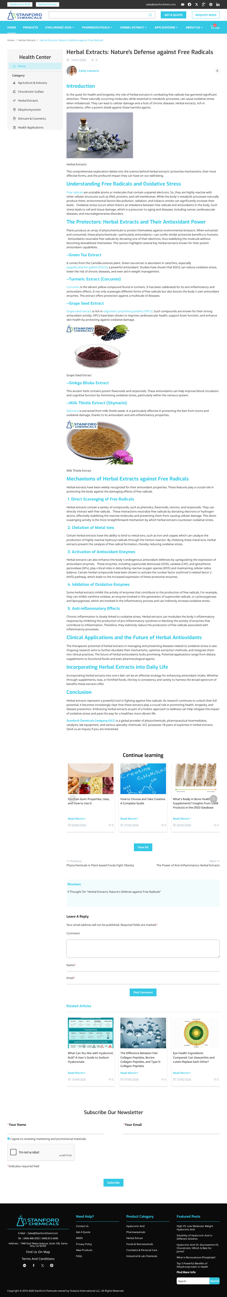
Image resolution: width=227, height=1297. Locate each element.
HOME (11, 27)
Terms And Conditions (38, 1259)
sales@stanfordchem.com (161, 4)
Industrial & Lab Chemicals (141, 1256)
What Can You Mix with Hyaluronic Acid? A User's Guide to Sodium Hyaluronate (90, 1057)
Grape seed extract (79, 311)
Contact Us (82, 1226)
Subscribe (113, 1183)
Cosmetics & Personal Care (141, 1250)
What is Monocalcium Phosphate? (196, 1257)
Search (214, 1281)
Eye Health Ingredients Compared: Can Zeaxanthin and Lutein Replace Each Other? (194, 1057)
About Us (193, 27)
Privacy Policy (84, 1244)
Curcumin (73, 287)
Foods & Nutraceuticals (139, 1244)
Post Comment (143, 992)
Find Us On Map (38, 1252)
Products (30, 27)
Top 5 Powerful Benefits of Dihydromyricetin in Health (192, 1265)
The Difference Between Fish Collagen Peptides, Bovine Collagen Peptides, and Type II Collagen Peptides (140, 1059)
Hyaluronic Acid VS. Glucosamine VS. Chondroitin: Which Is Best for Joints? (198, 1248)
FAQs (79, 1256)
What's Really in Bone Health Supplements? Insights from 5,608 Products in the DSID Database (195, 803)
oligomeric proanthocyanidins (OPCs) (128, 311)
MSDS (79, 1238)
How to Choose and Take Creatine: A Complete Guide (143, 801)
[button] (213, 799)
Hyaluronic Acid (20, 4)
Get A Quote (83, 1232)
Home (10, 40)
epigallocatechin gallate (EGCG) (87, 267)
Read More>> (77, 819)
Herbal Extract (47, 4)
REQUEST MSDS (206, 15)
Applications (165, 27)
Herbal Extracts (27, 40)
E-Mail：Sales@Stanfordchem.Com (38, 1233)
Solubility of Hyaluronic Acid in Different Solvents (194, 1237)
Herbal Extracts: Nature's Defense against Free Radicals (71, 40)
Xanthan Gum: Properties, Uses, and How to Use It (89, 801)
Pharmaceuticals (96, 27)
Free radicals (75, 192)
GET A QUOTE (173, 15)
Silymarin (73, 411)
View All (143, 847)
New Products (84, 1250)
